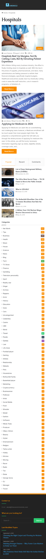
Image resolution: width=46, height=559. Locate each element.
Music (5, 243)
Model (5, 413)
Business (6, 236)
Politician (6, 395)
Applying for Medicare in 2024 (17, 123)
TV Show (6, 265)
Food (4, 406)
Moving (5, 460)
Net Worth (6, 228)
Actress (5, 290)
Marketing (6, 384)
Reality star (7, 283)
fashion (5, 416)
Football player (8, 351)
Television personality (11, 275)
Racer (5, 463)
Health (5, 239)
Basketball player (9, 380)
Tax (4, 471)
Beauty (5, 434)
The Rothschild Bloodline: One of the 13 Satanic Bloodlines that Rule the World (29, 201)
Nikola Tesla (7, 424)
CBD (4, 326)
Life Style (6, 348)
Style (5, 308)
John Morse (7, 121)
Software (6, 420)
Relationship (7, 362)
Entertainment (8, 442)
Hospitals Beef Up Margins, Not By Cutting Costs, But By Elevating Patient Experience (21, 59)
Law (4, 344)
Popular (8, 162)
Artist (5, 398)
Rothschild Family (9, 377)
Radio (5, 467)
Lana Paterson (7, 53)
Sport (5, 279)
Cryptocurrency (8, 388)
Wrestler (6, 409)
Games (5, 341)
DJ (4, 481)
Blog (4, 257)
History (5, 301)
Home (5, 13)
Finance (6, 268)
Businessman (8, 391)
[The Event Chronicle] (12, 5)
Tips (4, 232)
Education (6, 304)
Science (6, 250)
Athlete (5, 359)
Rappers (6, 293)
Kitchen (5, 456)
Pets (4, 370)
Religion (6, 445)
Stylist (5, 438)
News (5, 254)
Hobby (5, 453)
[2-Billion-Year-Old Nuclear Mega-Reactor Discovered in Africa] (8, 213)
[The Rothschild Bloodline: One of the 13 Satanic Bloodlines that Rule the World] (8, 202)
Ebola (5, 474)
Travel (5, 333)
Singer (5, 286)
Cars (4, 311)
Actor (5, 297)
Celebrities (7, 319)
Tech (5, 261)
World (5, 329)
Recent (22, 162)
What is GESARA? (22, 189)
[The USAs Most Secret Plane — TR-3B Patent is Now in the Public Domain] (8, 182)
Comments (36, 162)
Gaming (5, 355)
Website (6, 366)
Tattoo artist (7, 449)
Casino (5, 322)
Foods (5, 337)
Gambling (6, 272)
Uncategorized (8, 315)
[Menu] (3, 5)
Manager (6, 485)
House (5, 246)
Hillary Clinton (8, 431)
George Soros (8, 478)
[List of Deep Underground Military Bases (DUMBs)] (8, 172)
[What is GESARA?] (8, 192)
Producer (6, 427)
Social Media (7, 402)
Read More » (9, 89)
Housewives (7, 373)
